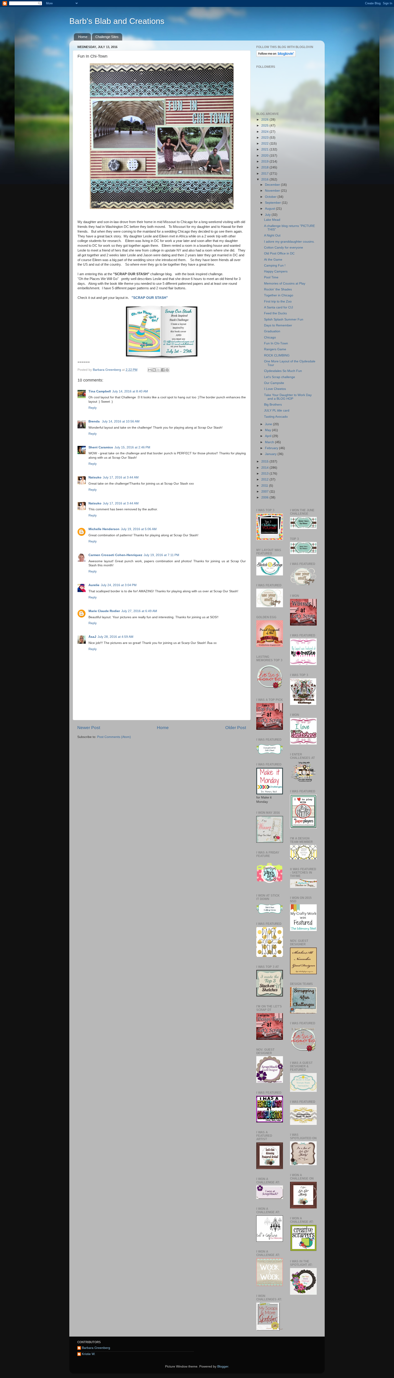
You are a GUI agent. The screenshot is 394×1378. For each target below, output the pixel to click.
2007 (265, 491)
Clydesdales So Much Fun (283, 371)
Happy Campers (276, 271)
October (271, 196)
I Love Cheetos (275, 389)
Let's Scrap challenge (279, 377)
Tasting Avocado (276, 416)
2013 (265, 473)
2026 (265, 119)
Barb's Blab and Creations (116, 21)
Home (82, 37)
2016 (265, 179)
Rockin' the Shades (278, 289)
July (268, 214)
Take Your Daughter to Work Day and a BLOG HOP (288, 396)
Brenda (94, 421)
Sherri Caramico (100, 447)
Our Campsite (274, 383)
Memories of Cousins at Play (284, 283)
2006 (265, 497)
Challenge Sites (107, 37)
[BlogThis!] (154, 370)
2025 (265, 125)
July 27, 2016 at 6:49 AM (139, 611)
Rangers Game (275, 349)
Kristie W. (88, 1354)
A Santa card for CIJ (278, 307)
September (273, 202)
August (270, 208)
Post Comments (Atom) (114, 737)
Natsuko (94, 477)
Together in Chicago (278, 295)
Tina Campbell (99, 391)
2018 (265, 167)
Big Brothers (273, 404)
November (273, 190)
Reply (92, 407)
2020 (265, 155)
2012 (265, 479)
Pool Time (271, 277)
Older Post (235, 727)
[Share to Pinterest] (167, 370)
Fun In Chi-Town (276, 343)
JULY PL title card (276, 410)
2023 (265, 137)
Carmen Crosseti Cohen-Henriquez (115, 555)
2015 (265, 461)
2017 (265, 173)
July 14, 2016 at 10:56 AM (121, 421)
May (268, 430)
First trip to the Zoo (278, 301)
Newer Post (88, 727)
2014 (265, 467)
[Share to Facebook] (163, 370)
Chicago (270, 337)
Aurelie (93, 585)
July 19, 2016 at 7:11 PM (161, 555)
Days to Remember (278, 325)
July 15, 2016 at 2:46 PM (132, 447)
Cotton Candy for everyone (283, 247)
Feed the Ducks (275, 313)
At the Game (273, 259)
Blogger (222, 1366)
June (269, 424)
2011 (265, 485)
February (272, 448)
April (268, 436)
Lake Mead (272, 219)
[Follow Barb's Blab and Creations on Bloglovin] (276, 56)
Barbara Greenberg (96, 1348)
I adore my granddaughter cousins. (289, 241)
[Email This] (150, 370)
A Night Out (272, 235)
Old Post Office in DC (279, 253)
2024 (265, 131)
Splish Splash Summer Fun (283, 319)
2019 (265, 161)
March (270, 442)
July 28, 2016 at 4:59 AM (115, 636)
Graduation (272, 331)
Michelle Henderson (103, 529)
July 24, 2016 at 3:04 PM (119, 585)
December (273, 184)
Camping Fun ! (274, 265)
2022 (265, 143)
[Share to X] (158, 370)
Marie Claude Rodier (104, 611)
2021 (265, 149)
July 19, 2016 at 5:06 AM (139, 529)
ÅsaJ (92, 636)
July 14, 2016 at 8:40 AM (130, 391)
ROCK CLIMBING (277, 355)
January (271, 454)
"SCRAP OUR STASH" (149, 298)
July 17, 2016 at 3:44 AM (121, 477)
